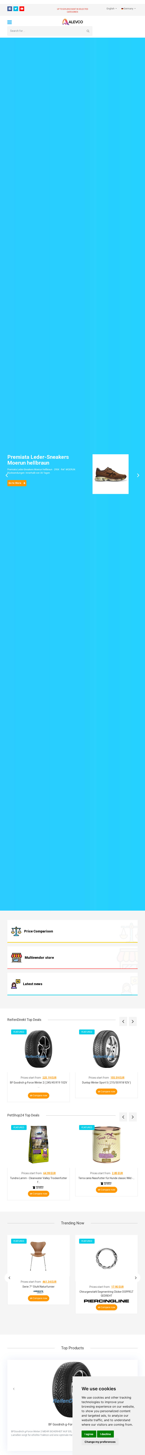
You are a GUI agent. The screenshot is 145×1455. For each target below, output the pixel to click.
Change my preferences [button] (100, 1441)
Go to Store (15, 483)
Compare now (39, 1095)
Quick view (40, 1065)
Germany (128, 8)
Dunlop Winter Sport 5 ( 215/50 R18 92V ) (106, 1082)
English (111, 8)
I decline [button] (105, 1434)
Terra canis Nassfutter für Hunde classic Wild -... (106, 1178)
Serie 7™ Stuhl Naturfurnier (38, 1286)
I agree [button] (89, 1434)
